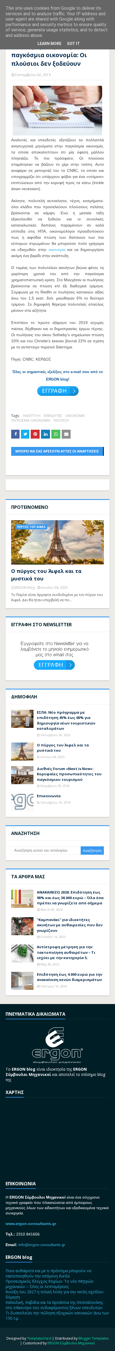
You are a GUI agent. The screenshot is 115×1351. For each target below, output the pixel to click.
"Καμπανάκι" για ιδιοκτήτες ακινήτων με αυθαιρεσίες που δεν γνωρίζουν (69, 925)
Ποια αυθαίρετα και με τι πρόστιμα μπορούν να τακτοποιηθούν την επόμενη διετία (48, 1273)
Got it (73, 43)
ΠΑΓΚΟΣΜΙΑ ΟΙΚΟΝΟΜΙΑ (30, 420)
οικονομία (57, 249)
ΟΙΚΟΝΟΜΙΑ (75, 415)
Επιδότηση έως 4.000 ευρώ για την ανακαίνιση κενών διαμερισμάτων (69, 977)
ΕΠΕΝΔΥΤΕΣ (53, 415)
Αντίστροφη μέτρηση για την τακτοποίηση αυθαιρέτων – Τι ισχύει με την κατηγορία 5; (66, 952)
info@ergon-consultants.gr (41, 1244)
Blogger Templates (93, 1338)
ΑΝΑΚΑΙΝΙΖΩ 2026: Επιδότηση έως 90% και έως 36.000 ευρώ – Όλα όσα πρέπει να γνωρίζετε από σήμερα (70, 897)
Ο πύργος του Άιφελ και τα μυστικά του (46, 575)
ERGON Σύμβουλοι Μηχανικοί (71, 1343)
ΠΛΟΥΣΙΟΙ (61, 420)
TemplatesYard (39, 1338)
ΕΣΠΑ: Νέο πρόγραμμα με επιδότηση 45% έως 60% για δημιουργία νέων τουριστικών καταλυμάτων (66, 720)
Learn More (49, 43)
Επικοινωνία (49, 795)
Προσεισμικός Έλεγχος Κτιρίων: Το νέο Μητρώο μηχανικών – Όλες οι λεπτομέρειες (50, 1284)
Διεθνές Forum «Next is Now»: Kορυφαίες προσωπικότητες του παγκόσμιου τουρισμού (69, 774)
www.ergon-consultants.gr (31, 1223)
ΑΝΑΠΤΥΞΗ (31, 415)
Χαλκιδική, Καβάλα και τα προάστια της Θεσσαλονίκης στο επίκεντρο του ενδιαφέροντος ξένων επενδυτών (54, 1305)
